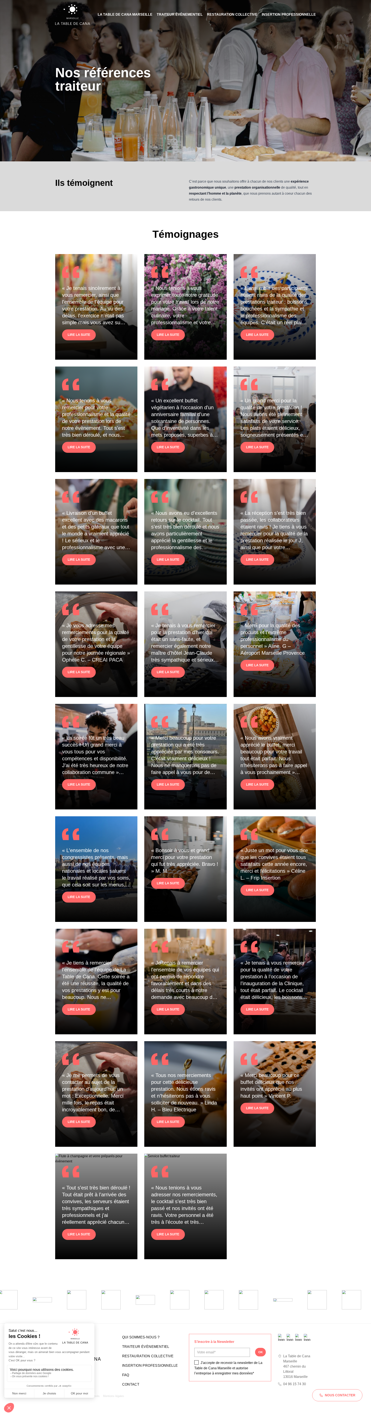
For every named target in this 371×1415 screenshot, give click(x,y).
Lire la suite (79, 334)
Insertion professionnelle (289, 14)
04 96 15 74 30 (294, 1384)
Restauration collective (232, 14)
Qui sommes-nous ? (141, 1337)
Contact (131, 1384)
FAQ (125, 1375)
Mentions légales (113, 1396)
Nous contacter (340, 1395)
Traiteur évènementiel (180, 14)
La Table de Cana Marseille (125, 14)
